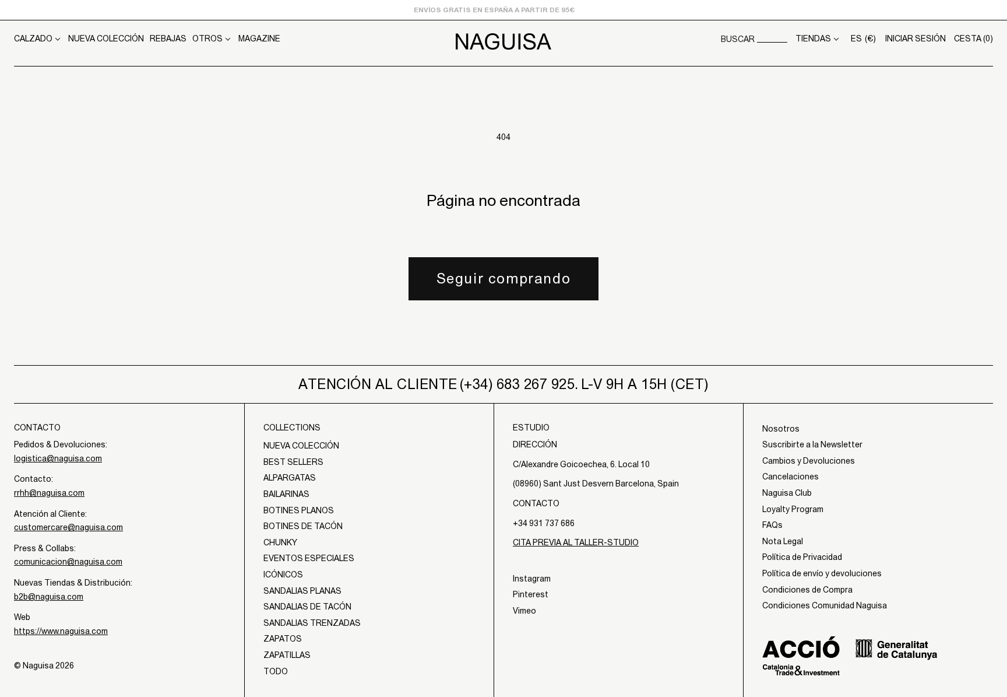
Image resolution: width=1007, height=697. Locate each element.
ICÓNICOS (283, 574)
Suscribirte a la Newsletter (812, 444)
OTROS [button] (207, 38)
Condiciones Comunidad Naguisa (824, 605)
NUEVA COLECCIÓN (106, 38)
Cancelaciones (790, 476)
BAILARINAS (286, 494)
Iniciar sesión (915, 38)
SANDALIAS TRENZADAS (312, 623)
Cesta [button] (973, 38)
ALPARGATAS (289, 477)
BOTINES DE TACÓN (303, 526)
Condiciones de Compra (807, 589)
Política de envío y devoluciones (822, 573)
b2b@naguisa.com (48, 596)
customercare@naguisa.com (68, 527)
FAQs (772, 525)
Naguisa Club (787, 493)
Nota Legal (782, 541)
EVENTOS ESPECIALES (308, 558)
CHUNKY (280, 542)
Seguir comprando (503, 278)
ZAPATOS (282, 638)
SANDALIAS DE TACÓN (307, 606)
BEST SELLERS (293, 462)
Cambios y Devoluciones (808, 460)
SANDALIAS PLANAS (302, 591)
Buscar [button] (738, 39)
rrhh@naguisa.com (49, 493)
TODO (275, 671)
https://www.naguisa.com (61, 631)
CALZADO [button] (33, 38)
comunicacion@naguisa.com (68, 561)
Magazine (259, 38)
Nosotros (781, 428)
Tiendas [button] (813, 38)
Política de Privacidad (802, 557)
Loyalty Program (792, 509)
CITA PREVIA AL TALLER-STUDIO (576, 542)
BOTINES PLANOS (298, 510)
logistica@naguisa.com (58, 458)
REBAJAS (168, 38)
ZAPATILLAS (287, 655)
